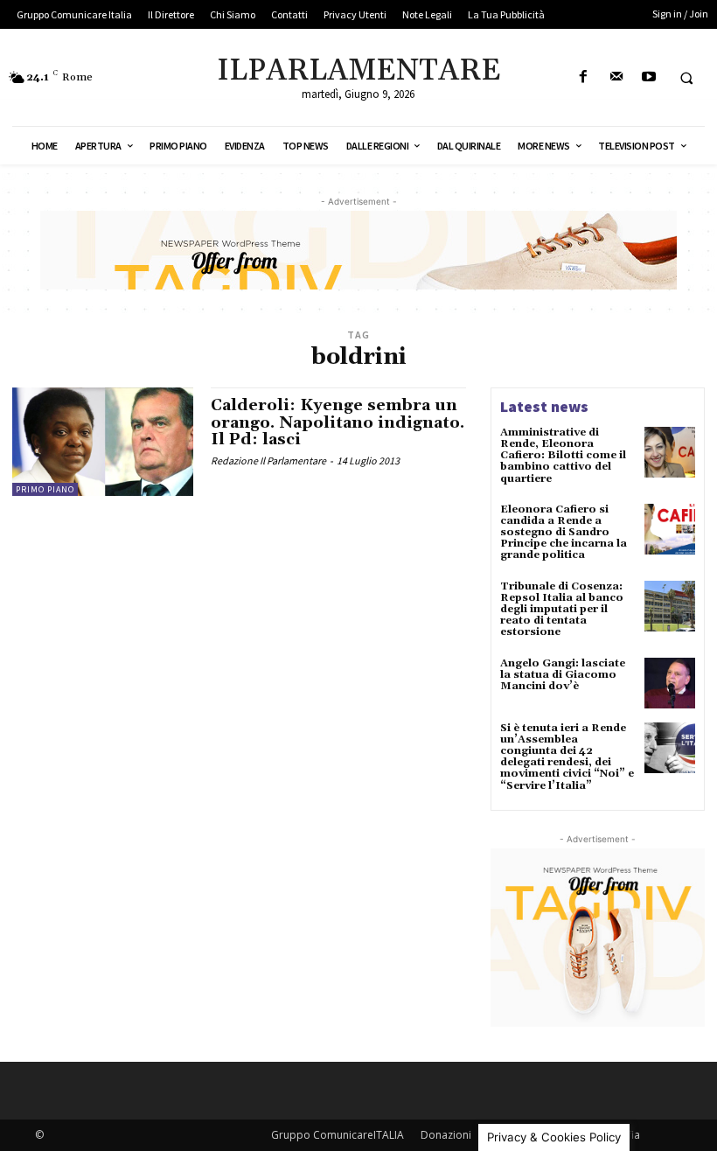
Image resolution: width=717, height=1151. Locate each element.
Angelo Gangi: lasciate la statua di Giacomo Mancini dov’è (562, 675)
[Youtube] (648, 77)
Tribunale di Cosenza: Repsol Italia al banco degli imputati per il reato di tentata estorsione (561, 609)
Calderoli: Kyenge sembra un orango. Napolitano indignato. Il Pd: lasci (337, 422)
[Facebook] (583, 77)
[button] (686, 78)
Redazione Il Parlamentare (268, 460)
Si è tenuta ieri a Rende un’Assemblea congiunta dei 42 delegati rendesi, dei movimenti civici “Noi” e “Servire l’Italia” (567, 757)
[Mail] (616, 77)
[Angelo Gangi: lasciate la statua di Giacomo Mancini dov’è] (669, 683)
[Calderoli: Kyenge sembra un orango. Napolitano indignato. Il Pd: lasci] (102, 441)
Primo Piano (45, 489)
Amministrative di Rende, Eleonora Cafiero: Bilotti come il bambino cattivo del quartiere (563, 455)
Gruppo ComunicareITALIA (337, 1134)
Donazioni (446, 1134)
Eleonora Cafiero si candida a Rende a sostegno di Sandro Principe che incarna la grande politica (563, 532)
